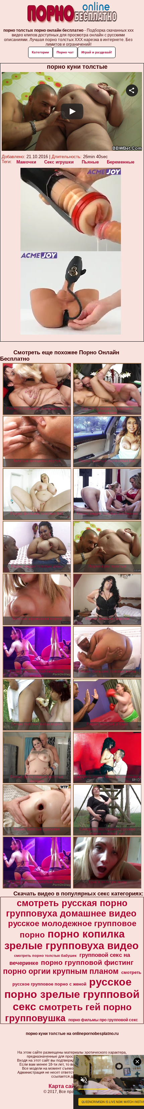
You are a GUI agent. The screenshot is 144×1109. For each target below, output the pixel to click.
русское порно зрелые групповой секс (72, 994)
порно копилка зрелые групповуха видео (71, 939)
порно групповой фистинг (87, 963)
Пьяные (90, 161)
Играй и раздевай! (96, 52)
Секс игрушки (59, 161)
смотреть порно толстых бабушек (45, 956)
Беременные (120, 161)
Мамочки (26, 161)
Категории (40, 52)
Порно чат (65, 52)
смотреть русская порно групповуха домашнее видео (71, 908)
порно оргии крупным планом (61, 971)
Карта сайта (64, 1086)
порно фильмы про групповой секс (103, 1020)
